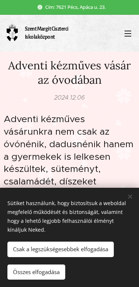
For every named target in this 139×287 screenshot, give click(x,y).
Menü (127, 33)
